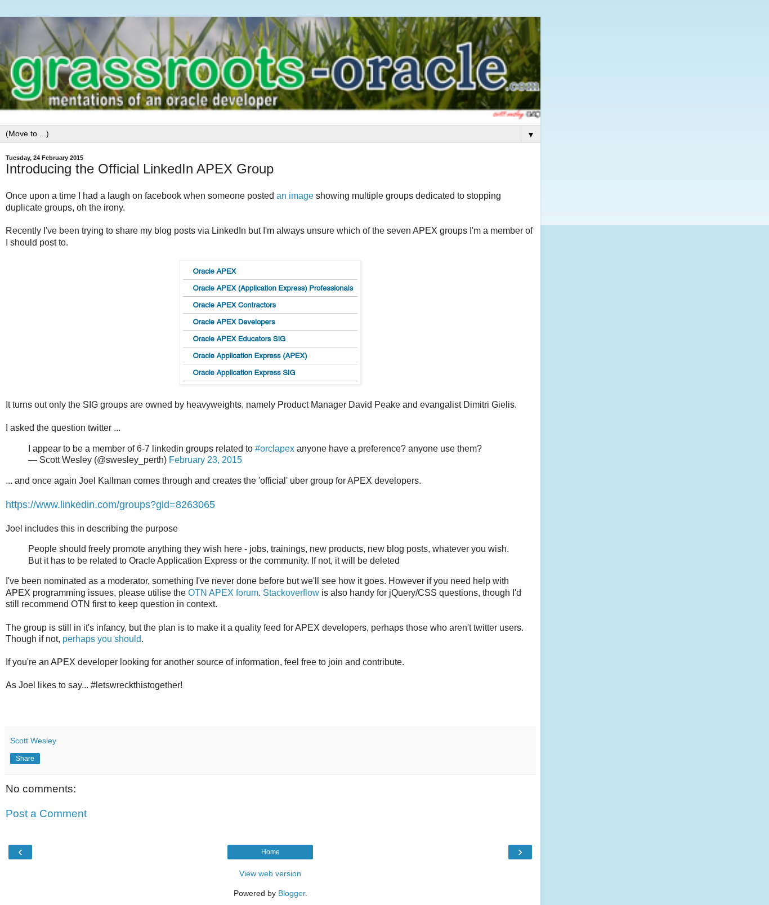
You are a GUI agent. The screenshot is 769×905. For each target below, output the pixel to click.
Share (25, 759)
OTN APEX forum (223, 593)
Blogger (291, 893)
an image (295, 195)
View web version (270, 873)
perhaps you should (101, 639)
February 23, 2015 (205, 460)
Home (270, 852)
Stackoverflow (291, 593)
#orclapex (274, 448)
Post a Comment (46, 813)
